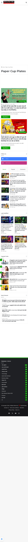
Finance (3, 395)
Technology (4, 373)
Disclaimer (22, 407)
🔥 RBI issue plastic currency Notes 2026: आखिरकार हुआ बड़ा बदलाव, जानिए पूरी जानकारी (17, 175)
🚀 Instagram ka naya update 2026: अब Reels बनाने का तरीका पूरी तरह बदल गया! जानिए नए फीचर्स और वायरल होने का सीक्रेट (7, 246)
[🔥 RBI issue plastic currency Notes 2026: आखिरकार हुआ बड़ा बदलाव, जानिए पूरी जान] (5, 175)
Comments (22, 169)
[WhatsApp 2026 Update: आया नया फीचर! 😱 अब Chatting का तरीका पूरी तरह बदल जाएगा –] (5, 190)
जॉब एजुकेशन (4, 365)
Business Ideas (5, 378)
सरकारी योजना (4, 369)
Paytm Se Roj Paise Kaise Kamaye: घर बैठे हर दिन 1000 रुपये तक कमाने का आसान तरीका (18, 287)
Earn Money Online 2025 (7, 393)
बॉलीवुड (3, 389)
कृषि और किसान (4, 386)
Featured (4, 391)
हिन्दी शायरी (4, 384)
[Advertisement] (14, 20)
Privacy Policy (11, 409)
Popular (13, 169)
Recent (4, 169)
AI (2, 399)
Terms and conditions (14, 407)
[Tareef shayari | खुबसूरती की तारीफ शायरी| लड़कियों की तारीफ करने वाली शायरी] (5, 268)
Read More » (5, 116)
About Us (17, 409)
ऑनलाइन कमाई (4, 371)
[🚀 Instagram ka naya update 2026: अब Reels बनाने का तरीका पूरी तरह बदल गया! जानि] (5, 182)
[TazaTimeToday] (8, 2)
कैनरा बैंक (3, 397)
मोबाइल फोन (4, 380)
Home (3, 67)
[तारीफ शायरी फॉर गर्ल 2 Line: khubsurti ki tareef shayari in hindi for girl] (5, 281)
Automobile (4, 382)
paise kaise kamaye (6, 375)
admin (3, 104)
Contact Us (6, 407)
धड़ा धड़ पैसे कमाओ (5, 367)
